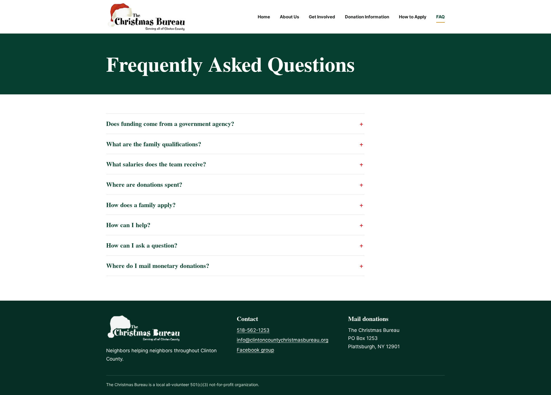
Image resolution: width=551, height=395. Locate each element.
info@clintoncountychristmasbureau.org (282, 340)
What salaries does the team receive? (156, 164)
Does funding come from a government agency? (170, 123)
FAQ (440, 17)
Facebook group (255, 350)
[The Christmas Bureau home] (146, 16)
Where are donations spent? (144, 184)
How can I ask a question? (141, 245)
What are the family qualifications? (153, 144)
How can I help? (128, 225)
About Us (289, 17)
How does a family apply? (141, 205)
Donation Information (367, 17)
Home (264, 17)
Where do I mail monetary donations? (157, 265)
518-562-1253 (253, 330)
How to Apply (412, 17)
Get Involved (322, 17)
